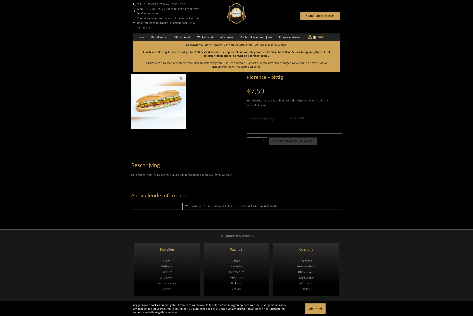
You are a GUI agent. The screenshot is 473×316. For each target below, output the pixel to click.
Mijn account (182, 37)
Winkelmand (205, 37)
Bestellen (157, 37)
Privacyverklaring (289, 37)
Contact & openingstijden (256, 37)
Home (140, 37)
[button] (181, 79)
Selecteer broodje (262, 119)
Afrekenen (226, 37)
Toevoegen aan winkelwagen (293, 141)
